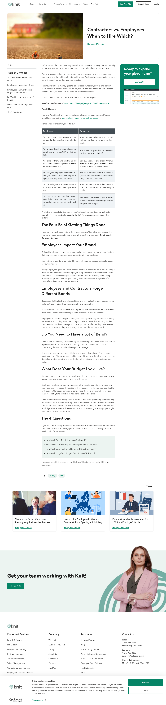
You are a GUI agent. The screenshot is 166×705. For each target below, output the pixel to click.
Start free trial (125, 4)
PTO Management (15, 654)
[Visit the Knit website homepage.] (12, 626)
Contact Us (53, 659)
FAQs (83, 673)
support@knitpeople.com (133, 656)
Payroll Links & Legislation (92, 659)
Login (156, 4)
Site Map (52, 668)
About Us (52, 654)
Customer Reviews (56, 645)
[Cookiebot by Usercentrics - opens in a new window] (15, 700)
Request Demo (143, 4)
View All (149, 486)
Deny (146, 690)
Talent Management (16, 663)
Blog (83, 645)
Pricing (85, 4)
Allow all (145, 682)
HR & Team (12, 645)
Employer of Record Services (20, 673)
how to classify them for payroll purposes (80, 118)
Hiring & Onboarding (16, 650)
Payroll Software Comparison (93, 654)
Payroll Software (14, 640)
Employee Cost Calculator (92, 663)
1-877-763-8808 (129, 653)
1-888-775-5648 (129, 643)
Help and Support (88, 640)
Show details (37, 700)
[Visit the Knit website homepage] (14, 4)
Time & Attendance (15, 659)
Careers (52, 663)
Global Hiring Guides (90, 650)
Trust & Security (87, 668)
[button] (31, 4)
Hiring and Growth (95, 44)
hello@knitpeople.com (132, 646)
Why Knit (94, 4)
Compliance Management (18, 668)
